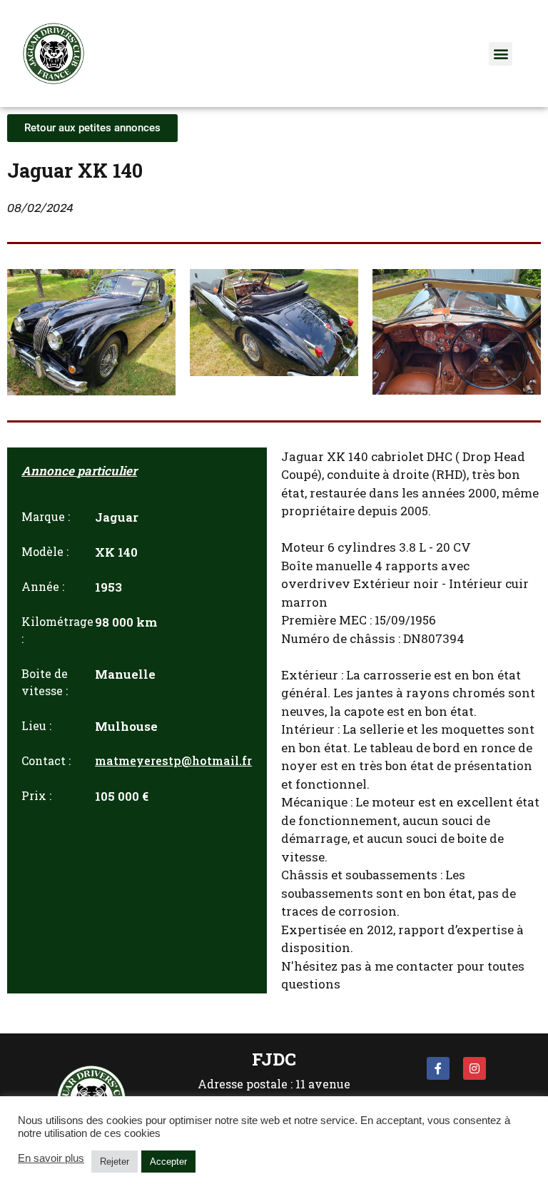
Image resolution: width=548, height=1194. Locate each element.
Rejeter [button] (114, 1161)
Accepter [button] (168, 1161)
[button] (500, 54)
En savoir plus (51, 1158)
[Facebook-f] (438, 1068)
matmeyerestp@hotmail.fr (173, 760)
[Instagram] (474, 1068)
